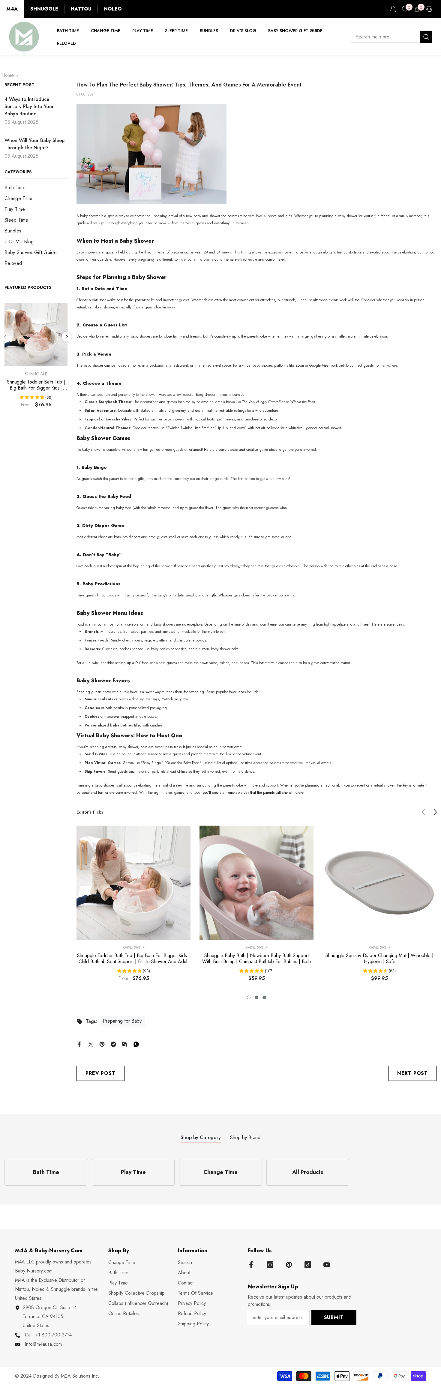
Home (8, 75)
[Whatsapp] (136, 1043)
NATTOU (81, 8)
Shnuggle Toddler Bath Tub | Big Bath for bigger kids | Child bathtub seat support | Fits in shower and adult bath (36, 385)
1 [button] (248, 997)
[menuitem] (36, 187)
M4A (12, 8)
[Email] (125, 1043)
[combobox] (385, 37)
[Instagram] (270, 1264)
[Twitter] (90, 1043)
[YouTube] (327, 1264)
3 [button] (264, 997)
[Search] (391, 37)
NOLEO (113, 8)
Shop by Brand (245, 1137)
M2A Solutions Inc (79, 1375)
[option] (36, 357)
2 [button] (256, 997)
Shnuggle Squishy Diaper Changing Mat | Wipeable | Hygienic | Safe (380, 959)
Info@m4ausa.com (43, 1344)
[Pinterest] (102, 1043)
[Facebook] (79, 1043)
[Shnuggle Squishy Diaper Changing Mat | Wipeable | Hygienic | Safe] (379, 883)
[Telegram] (113, 1043)
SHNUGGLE (44, 8)
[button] (67, 337)
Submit (334, 1317)
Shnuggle (36, 374)
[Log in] (393, 9)
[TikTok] (308, 1264)
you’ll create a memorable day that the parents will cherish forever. (254, 792)
